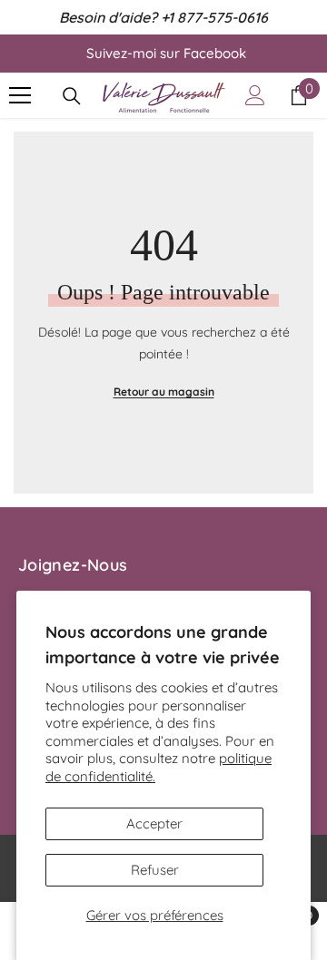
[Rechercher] (72, 96)
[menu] (20, 95)
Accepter (154, 823)
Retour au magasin (164, 391)
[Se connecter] (255, 95)
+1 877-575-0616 (214, 17)
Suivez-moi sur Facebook (166, 53)
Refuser (155, 869)
